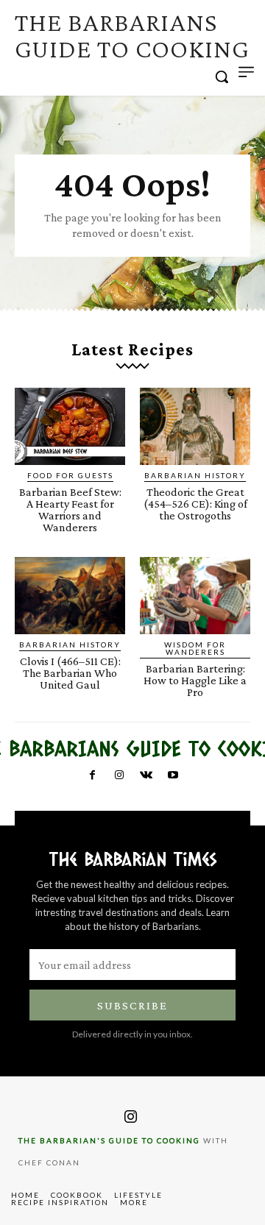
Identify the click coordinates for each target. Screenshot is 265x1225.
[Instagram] (119, 775)
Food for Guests (70, 475)
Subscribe (132, 1005)
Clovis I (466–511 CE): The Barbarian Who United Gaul (70, 673)
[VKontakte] (145, 775)
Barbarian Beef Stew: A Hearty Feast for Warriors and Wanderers (70, 509)
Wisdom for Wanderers (195, 648)
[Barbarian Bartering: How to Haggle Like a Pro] (195, 595)
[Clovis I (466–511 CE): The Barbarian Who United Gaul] (70, 595)
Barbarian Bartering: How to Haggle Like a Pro (195, 680)
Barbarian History (195, 475)
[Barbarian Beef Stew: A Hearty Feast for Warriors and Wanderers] (70, 426)
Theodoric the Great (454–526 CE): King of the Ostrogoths (195, 504)
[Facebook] (92, 775)
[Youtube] (172, 775)
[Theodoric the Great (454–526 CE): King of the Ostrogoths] (195, 426)
